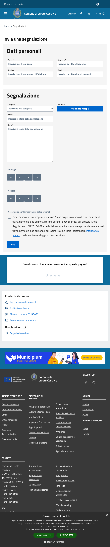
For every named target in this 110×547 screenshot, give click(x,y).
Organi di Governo (10, 404)
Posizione (61, 104)
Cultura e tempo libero (39, 412)
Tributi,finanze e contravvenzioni (63, 424)
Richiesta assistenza (38, 489)
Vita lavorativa (36, 417)
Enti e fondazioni (10, 420)
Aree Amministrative (12, 409)
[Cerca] (104, 13)
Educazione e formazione (62, 406)
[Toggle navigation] (5, 13)
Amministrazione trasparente (64, 468)
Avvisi (85, 414)
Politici (5, 425)
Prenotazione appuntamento (36, 468)
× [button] (107, 515)
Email (60, 70)
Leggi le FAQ (35, 484)
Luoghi (85, 429)
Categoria (12, 104)
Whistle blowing (63, 505)
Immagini (12, 169)
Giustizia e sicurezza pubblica (65, 415)
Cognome (62, 59)
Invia (13, 244)
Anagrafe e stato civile (39, 406)
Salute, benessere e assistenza (65, 439)
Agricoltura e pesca (65, 451)
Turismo (32, 437)
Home (6, 26)
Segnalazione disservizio (35, 477)
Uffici (4, 414)
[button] (55, 542)
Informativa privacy (65, 480)
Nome (10, 59)
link (82, 529)
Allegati (11, 190)
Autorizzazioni (62, 446)
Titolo (10, 114)
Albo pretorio (62, 475)
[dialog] (55, 529)
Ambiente (60, 431)
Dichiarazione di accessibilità (63, 493)
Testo (10, 124)
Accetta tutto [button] (44, 535)
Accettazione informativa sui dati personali (29, 212)
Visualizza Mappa (80, 108)
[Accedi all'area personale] (98, 4)
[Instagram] (87, 14)
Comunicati (88, 409)
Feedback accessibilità (66, 500)
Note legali (61, 485)
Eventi (85, 434)
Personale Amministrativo (9, 432)
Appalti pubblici (36, 427)
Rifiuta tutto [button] (66, 535)
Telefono (11, 70)
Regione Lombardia (13, 4)
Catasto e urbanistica (39, 432)
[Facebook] (80, 14)
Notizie (85, 404)
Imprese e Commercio (39, 422)
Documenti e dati (10, 439)
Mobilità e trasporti (38, 442)
